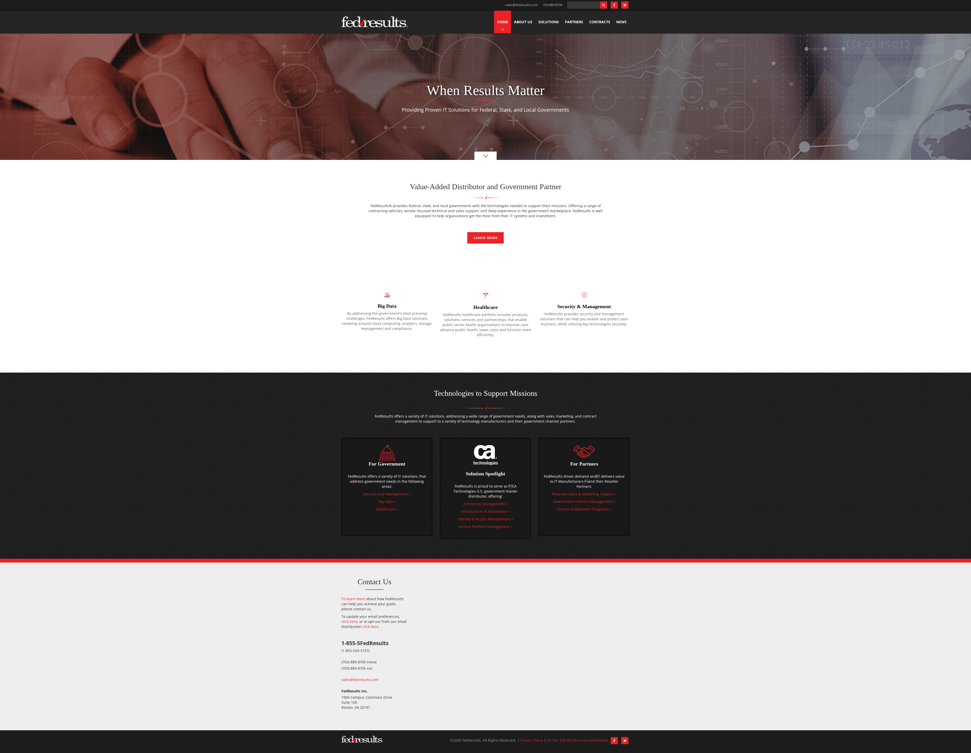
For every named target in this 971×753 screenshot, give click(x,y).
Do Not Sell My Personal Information (577, 740)
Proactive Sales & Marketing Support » (584, 494)
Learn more (485, 237)
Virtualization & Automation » (485, 511)
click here (349, 621)
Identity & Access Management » (485, 519)
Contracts (599, 21)
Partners (574, 21)
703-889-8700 (552, 5)
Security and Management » (387, 494)
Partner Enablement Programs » (584, 509)
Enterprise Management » (485, 503)
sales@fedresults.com (521, 5)
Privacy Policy (531, 740)
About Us (523, 21)
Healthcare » (387, 509)
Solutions (548, 21)
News (621, 21)
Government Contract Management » (584, 501)
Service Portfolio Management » (485, 526)
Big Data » (387, 501)
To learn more (353, 598)
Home (502, 21)
